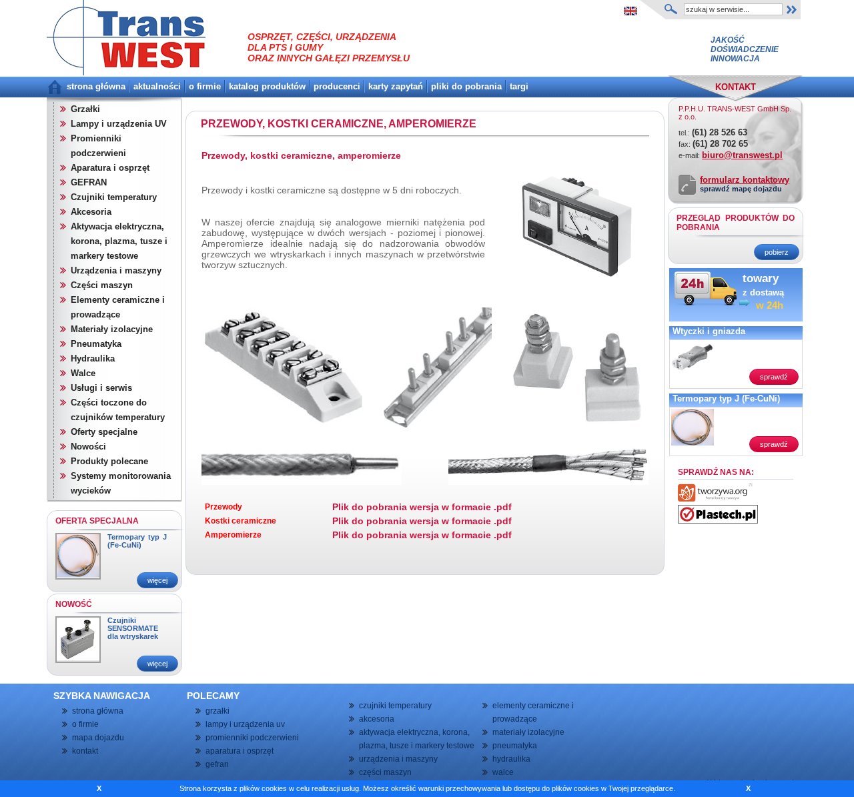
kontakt (85, 751)
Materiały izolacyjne (112, 329)
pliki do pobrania (466, 86)
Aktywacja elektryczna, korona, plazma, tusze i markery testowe (119, 241)
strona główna (96, 86)
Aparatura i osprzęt (110, 168)
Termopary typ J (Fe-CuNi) (137, 541)
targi (519, 86)
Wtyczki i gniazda (709, 331)
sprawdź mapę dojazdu (741, 189)
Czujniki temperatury (114, 197)
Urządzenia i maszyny (116, 270)
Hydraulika (93, 358)
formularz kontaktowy (744, 180)
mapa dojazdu (98, 737)
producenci (337, 86)
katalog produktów (267, 86)
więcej (157, 580)
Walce (83, 373)
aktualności (157, 86)
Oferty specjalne (104, 432)
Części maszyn (102, 285)
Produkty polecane (109, 461)
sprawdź (774, 377)
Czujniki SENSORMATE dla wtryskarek (132, 628)
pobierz (777, 252)
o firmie (205, 86)
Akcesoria (91, 212)
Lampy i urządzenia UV (119, 124)
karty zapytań (395, 86)
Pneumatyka (96, 344)
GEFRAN (89, 182)
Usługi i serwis (101, 388)
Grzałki (85, 109)
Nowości (88, 447)
